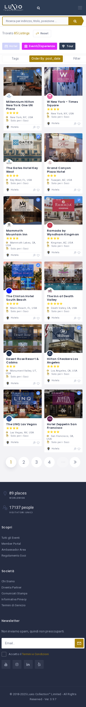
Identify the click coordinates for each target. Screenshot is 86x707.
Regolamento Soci (14, 555)
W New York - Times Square (62, 103)
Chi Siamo (8, 581)
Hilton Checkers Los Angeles (62, 360)
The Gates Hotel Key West (22, 170)
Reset (44, 33)
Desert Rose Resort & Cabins (22, 360)
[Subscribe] (79, 643)
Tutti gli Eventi (11, 537)
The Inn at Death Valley (60, 298)
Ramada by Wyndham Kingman (63, 232)
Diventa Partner (11, 587)
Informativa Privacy (14, 599)
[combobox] (35, 21)
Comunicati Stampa (15, 593)
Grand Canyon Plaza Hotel (59, 170)
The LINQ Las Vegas (21, 424)
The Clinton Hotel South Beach (20, 298)
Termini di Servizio (14, 605)
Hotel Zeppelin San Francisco (62, 426)
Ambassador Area (14, 549)
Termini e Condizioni (35, 654)
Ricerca (75, 20)
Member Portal (11, 543)
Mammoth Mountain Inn (16, 232)
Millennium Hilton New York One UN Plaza (20, 105)
